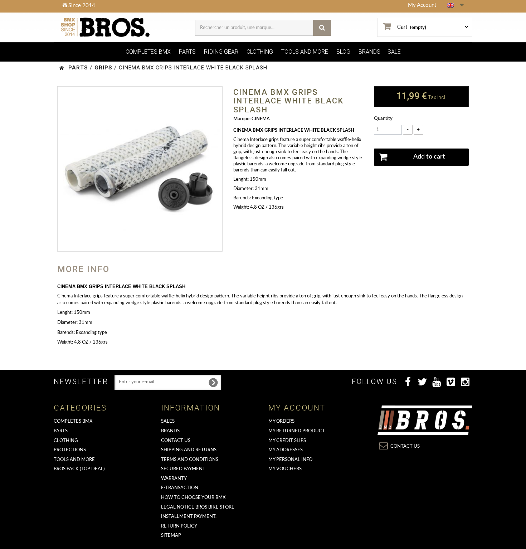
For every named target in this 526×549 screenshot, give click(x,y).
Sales (168, 421)
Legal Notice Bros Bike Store (197, 507)
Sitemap (171, 535)
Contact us (175, 440)
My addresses (285, 450)
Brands (170, 431)
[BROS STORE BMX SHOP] (106, 27)
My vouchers (285, 469)
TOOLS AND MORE (304, 51)
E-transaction (179, 488)
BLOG (343, 51)
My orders (281, 421)
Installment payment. (188, 516)
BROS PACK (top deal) (79, 469)
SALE (394, 51)
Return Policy (179, 526)
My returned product (296, 431)
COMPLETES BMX (148, 51)
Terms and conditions (189, 459)
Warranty (174, 478)
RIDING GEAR (221, 51)
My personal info (290, 459)
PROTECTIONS (70, 450)
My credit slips (287, 440)
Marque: (241, 119)
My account (296, 407)
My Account (422, 5)
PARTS (187, 51)
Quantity (383, 118)
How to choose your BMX (193, 497)
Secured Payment (183, 469)
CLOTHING (260, 51)
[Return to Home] (61, 68)
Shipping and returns (188, 450)
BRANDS (369, 51)
